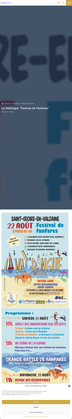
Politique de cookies (28, 416)
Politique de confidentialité (41, 416)
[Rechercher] (62, 3)
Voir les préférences (36, 412)
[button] (69, 386)
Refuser (36, 407)
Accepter (36, 402)
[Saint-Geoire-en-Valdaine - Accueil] (2, 103)
